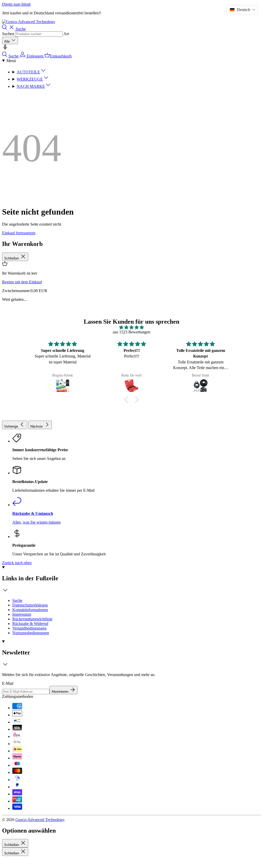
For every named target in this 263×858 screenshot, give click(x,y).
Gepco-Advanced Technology (39, 819)
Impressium (21, 614)
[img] (131, 327)
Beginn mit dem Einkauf (22, 282)
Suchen (8, 34)
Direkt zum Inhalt (16, 4)
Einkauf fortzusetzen (18, 233)
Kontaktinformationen (30, 610)
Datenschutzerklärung (30, 605)
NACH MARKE (31, 86)
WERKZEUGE (30, 79)
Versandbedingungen (29, 628)
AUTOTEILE (28, 72)
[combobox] (39, 34)
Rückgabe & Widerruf (30, 623)
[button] (127, 399)
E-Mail (7, 683)
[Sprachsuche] (5, 49)
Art (66, 34)
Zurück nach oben (17, 563)
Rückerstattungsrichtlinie (32, 619)
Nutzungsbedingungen (30, 633)
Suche (17, 600)
